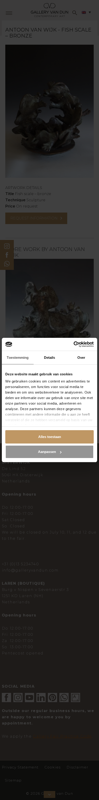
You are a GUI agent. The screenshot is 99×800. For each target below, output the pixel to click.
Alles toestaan (49, 437)
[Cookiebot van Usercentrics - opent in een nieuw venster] (73, 344)
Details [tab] (49, 357)
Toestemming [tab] (18, 357)
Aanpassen (47, 452)
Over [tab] (81, 357)
